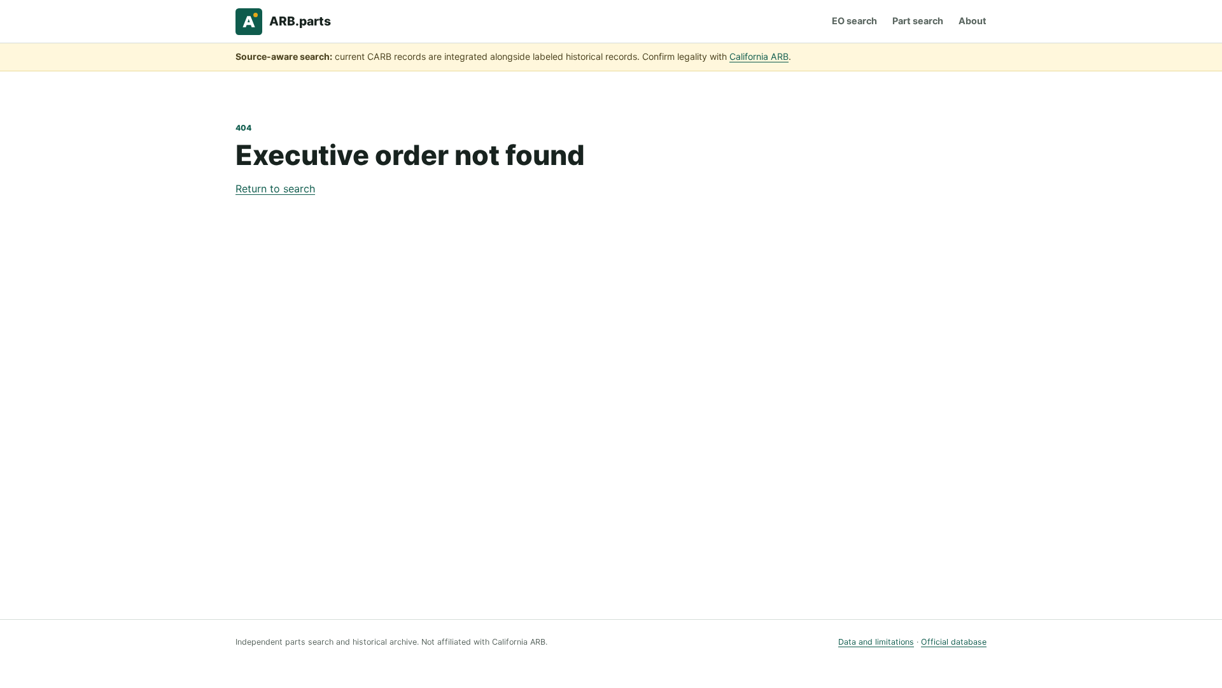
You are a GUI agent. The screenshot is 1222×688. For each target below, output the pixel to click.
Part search (917, 20)
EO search (854, 20)
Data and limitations (876, 642)
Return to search (275, 188)
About (973, 20)
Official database (954, 642)
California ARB (759, 56)
